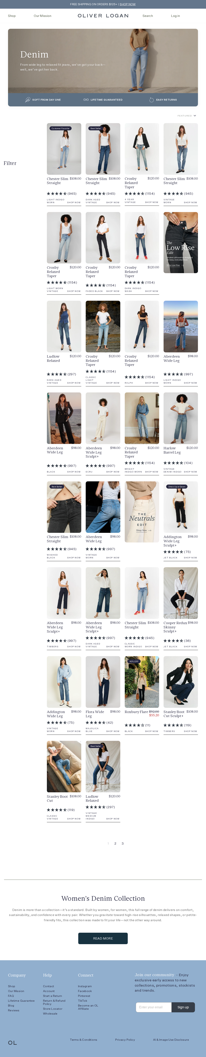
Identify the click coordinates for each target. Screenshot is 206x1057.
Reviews (14, 1010)
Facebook (85, 991)
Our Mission (42, 16)
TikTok (82, 1000)
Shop (12, 16)
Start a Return (52, 995)
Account (49, 991)
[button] (57, 194)
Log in (175, 16)
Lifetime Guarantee (21, 1000)
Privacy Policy (125, 1039)
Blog (11, 1005)
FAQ (11, 995)
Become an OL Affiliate (88, 1007)
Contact (48, 986)
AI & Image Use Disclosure (171, 1039)
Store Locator (52, 1008)
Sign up (183, 1007)
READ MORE (103, 938)
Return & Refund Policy (54, 1002)
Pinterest (84, 995)
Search (148, 16)
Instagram (85, 986)
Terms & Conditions (83, 1039)
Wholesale (50, 1013)
